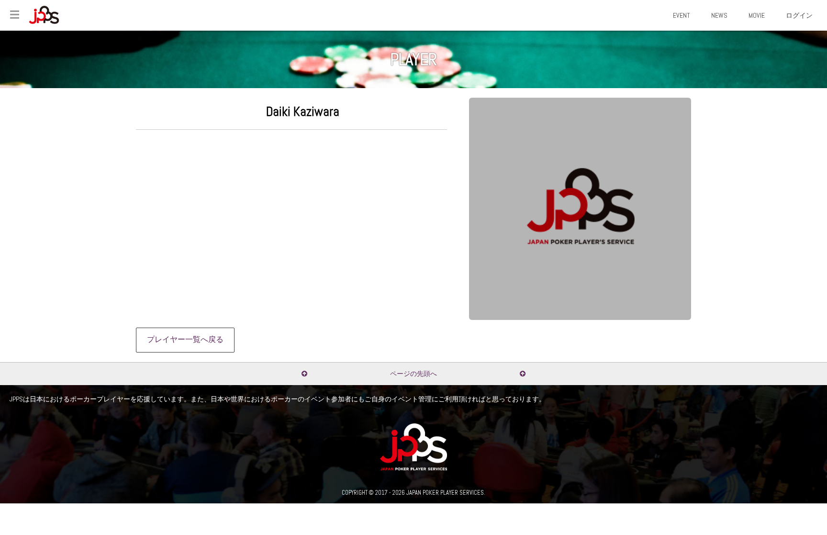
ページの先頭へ (413, 373)
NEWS (719, 15)
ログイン (799, 15)
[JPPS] (44, 15)
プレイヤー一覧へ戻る (185, 339)
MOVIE (757, 15)
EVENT (681, 15)
